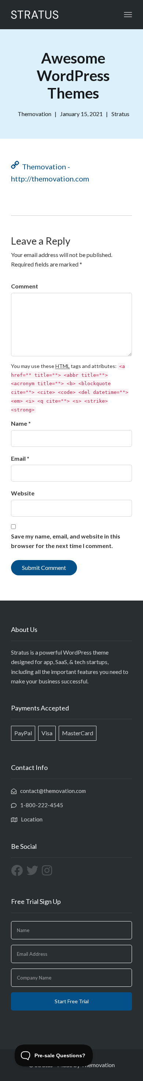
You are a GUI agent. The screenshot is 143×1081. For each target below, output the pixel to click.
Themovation (98, 1064)
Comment (24, 286)
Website (22, 493)
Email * (20, 458)
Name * (21, 423)
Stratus (120, 113)
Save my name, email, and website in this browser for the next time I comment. (65, 541)
